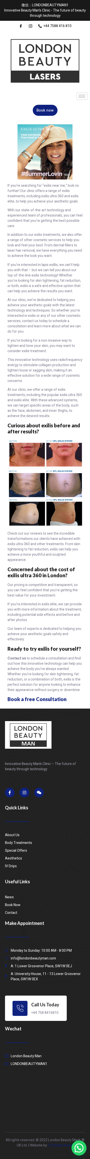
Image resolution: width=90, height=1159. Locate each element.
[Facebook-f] (9, 792)
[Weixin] (39, 792)
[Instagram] (24, 792)
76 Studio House (61, 1145)
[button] (79, 1147)
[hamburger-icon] (82, 96)
